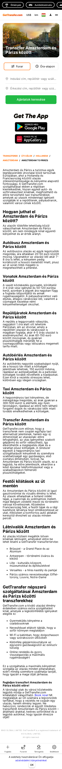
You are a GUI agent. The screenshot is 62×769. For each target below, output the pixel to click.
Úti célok (26, 156)
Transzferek (10, 156)
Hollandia (42, 156)
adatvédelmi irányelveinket (31, 760)
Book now (41, 695)
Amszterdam (10, 160)
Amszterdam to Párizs (35, 160)
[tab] (8, 748)
